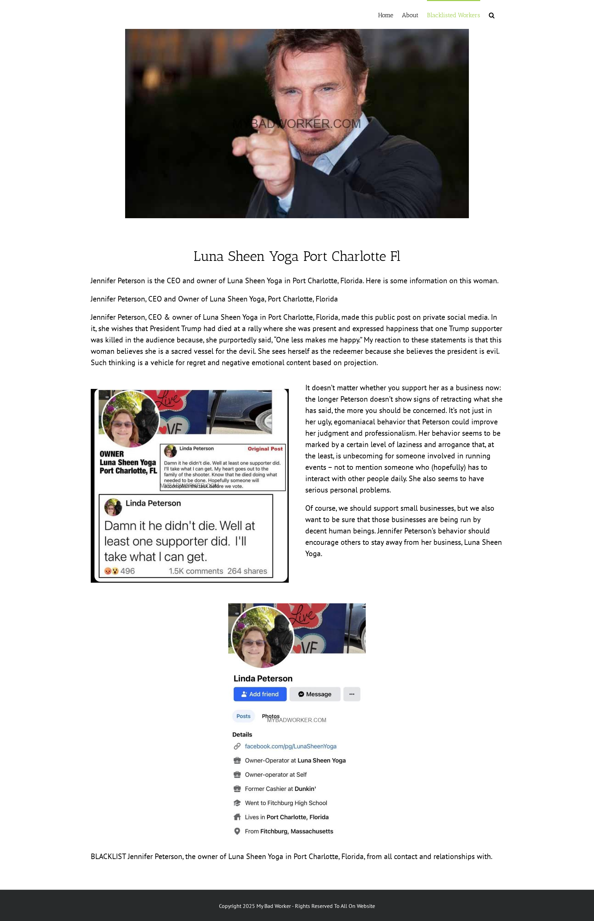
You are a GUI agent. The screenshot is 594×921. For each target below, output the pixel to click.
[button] (492, 14)
